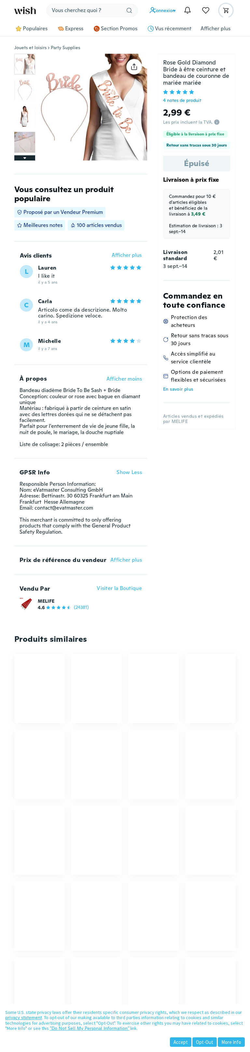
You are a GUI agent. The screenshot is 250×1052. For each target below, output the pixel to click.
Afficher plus (215, 28)
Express (74, 28)
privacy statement (23, 1017)
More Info (231, 1042)
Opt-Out (204, 1042)
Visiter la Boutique (119, 588)
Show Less (129, 472)
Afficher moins (124, 379)
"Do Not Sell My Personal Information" (89, 1028)
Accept (181, 1042)
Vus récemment (173, 28)
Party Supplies (65, 47)
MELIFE (46, 601)
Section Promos (119, 28)
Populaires (35, 28)
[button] (164, 10)
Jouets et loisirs (30, 47)
